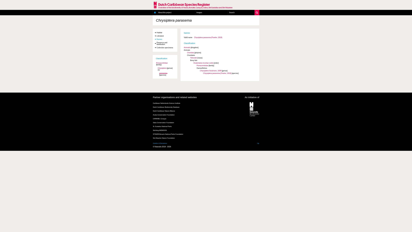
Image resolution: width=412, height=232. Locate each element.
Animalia (187, 47)
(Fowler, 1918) (208, 37)
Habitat (159, 33)
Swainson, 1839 (210, 71)
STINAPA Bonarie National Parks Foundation (168, 134)
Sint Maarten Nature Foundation (164, 138)
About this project (164, 12)
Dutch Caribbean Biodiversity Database (166, 107)
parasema (163, 73)
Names (159, 39)
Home (155, 12)
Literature (160, 36)
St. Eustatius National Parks (162, 126)
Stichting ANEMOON (160, 130)
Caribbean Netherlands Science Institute (166, 103)
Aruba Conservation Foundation (164, 115)
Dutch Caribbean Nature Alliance (164, 111)
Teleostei (193, 58)
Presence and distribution (162, 43)
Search (232, 12)
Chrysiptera (162, 68)
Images (199, 12)
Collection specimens (165, 48)
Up (258, 143)
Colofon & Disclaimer (160, 143)
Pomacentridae (162, 63)
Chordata (190, 53)
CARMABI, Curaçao (159, 119)
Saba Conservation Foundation (163, 122)
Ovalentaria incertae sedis (203, 63)
